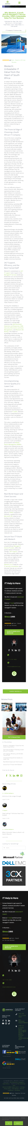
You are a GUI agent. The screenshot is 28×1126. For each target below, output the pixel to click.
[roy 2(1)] (4, 804)
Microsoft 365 (8, 516)
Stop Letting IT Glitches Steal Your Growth (13, 814)
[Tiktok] (9, 1023)
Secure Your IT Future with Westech (12, 764)
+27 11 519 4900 (12, 659)
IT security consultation (11, 566)
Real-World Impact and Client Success (13, 762)
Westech (9, 23)
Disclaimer (17, 1090)
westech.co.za (8, 564)
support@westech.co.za (22, 1022)
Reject (18, 1123)
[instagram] (19, 650)
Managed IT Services (10, 275)
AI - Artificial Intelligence (8, 793)
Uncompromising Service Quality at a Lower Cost (12, 758)
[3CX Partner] (13, 867)
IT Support (4, 810)
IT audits (14, 411)
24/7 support (13, 551)
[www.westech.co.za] (8, 3)
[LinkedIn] (9, 1021)
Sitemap (22, 1087)
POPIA (11, 512)
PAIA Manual (15, 1088)
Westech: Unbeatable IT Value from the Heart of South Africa (13, 746)
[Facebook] (3, 1021)
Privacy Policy (7, 1088)
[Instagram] (6, 1023)
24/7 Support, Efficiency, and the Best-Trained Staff (13, 754)
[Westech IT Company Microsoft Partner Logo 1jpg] (13, 851)
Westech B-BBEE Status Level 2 (11, 1087)
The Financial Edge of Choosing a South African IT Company (13, 750)
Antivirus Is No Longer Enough (11, 796)
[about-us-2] (13, 712)
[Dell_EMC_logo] (13, 861)
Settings (23, 1118)
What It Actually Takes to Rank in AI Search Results (13, 833)
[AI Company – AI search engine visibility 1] (4, 822)
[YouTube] (3, 1023)
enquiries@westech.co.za (13, 666)
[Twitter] (6, 1021)
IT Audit (11, 603)
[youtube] (18, 776)
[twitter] (12, 650)
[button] (2, 707)
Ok (9, 1123)
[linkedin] (16, 650)
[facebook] (9, 650)
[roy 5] (4, 786)
